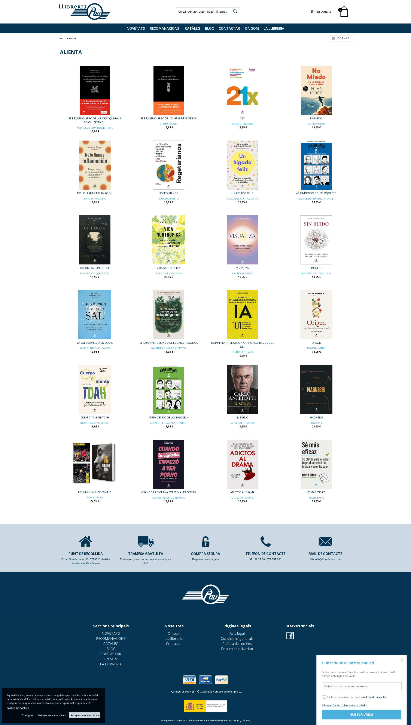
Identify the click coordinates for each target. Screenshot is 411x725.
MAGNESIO (316, 417)
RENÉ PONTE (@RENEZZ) (94, 273)
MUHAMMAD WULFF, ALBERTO (168, 348)
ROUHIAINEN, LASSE (242, 352)
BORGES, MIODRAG (94, 198)
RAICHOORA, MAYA (242, 273)
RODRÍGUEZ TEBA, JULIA (316, 273)
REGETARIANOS (168, 193)
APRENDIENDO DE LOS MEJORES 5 (316, 193)
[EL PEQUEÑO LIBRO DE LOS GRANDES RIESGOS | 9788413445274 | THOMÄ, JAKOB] (168, 90)
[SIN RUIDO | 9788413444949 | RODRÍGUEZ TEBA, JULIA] (316, 239)
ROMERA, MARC (316, 348)
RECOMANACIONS (165, 28)
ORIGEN (316, 343)
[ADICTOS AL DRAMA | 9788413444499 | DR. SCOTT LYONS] (242, 464)
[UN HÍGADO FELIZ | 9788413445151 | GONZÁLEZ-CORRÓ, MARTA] (242, 165)
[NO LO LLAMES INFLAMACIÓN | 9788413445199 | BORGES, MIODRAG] (94, 165)
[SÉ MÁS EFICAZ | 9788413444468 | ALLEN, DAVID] (316, 464)
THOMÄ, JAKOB (168, 124)
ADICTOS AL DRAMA (242, 492)
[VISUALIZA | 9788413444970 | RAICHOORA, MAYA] (242, 239)
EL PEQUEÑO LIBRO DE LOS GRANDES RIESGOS (168, 118)
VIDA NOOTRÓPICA (168, 268)
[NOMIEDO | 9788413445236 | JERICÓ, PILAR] (316, 90)
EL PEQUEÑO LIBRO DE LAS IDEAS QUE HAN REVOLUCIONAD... (95, 120)
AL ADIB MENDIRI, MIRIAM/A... (168, 497)
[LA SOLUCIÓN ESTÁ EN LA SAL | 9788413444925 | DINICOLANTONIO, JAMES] (94, 314)
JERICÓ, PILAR (316, 124)
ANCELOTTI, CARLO (242, 423)
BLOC (209, 28)
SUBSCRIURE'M (361, 714)
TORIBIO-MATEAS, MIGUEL (95, 423)
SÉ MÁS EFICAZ (316, 492)
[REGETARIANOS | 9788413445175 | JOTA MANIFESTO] (168, 165)
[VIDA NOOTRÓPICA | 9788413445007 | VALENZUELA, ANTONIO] (168, 239)
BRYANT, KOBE (94, 497)
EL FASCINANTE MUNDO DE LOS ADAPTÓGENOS (169, 343)
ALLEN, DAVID (316, 497)
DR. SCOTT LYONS (242, 497)
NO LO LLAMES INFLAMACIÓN (95, 193)
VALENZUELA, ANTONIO (168, 273)
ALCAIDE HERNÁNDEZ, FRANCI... (316, 198)
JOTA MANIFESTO (169, 198)
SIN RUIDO (316, 268)
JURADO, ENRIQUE (242, 124)
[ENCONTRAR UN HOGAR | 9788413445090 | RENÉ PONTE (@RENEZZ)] (94, 239)
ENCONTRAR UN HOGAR (95, 268)
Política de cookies (237, 643)
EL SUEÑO (242, 417)
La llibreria (174, 638)
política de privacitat (374, 697)
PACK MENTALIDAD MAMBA (94, 492)
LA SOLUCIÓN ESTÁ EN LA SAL (95, 343)
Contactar (174, 643)
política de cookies (18, 708)
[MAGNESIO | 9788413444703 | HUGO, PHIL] (316, 389)
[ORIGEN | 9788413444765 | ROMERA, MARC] (316, 314)
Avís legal (237, 633)
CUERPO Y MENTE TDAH (94, 417)
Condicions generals (237, 638)
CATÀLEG (192, 28)
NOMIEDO (316, 118)
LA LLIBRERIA (274, 28)
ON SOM (252, 28)
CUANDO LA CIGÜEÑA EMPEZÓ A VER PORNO (168, 492)
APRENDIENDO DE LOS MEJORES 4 (169, 417)
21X (242, 118)
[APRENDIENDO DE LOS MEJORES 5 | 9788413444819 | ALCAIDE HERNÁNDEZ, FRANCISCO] (316, 165)
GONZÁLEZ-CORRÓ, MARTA (242, 198)
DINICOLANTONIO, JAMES (95, 348)
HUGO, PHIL (316, 423)
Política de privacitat (237, 648)
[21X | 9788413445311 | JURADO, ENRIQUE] (242, 90)
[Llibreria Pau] (84, 11)
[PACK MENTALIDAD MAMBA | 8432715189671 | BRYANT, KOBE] (94, 464)
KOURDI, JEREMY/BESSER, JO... (95, 127)
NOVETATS (136, 28)
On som (174, 633)
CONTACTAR (229, 28)
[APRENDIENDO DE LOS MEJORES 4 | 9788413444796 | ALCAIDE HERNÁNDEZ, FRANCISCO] (168, 389)
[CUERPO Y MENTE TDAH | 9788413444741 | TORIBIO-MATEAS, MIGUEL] (94, 389)
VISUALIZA (242, 268)
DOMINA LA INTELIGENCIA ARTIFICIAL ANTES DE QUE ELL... (242, 344)
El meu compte (320, 11)
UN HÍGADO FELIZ (242, 193)
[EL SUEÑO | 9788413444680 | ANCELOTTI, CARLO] (242, 389)
